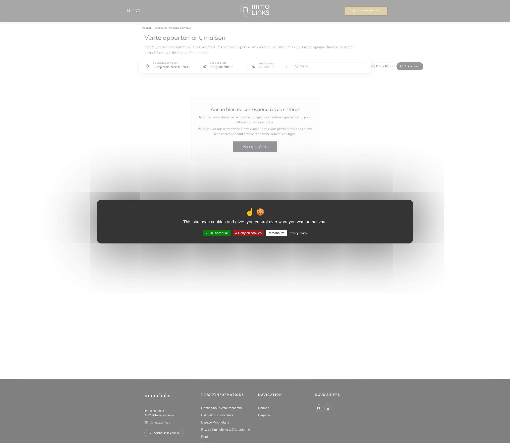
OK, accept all (218, 233)
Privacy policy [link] (298, 233)
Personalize (276, 233)
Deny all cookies (249, 233)
